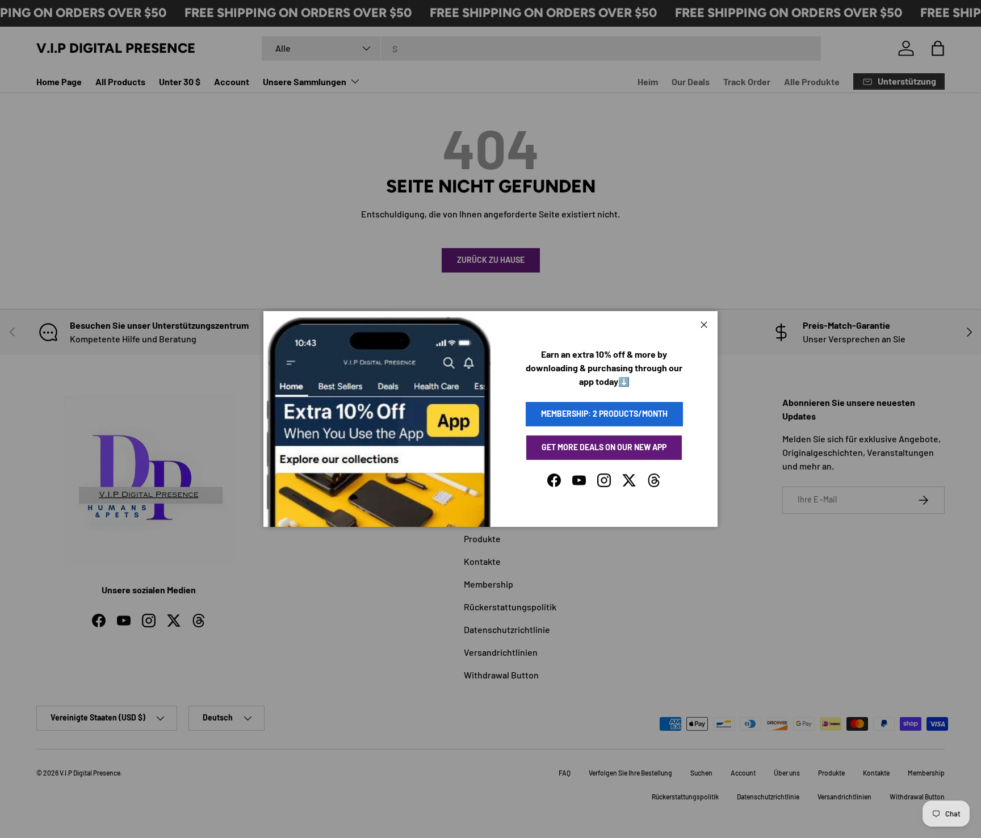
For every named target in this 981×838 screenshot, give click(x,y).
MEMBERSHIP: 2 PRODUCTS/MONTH (604, 413)
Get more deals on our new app (604, 447)
